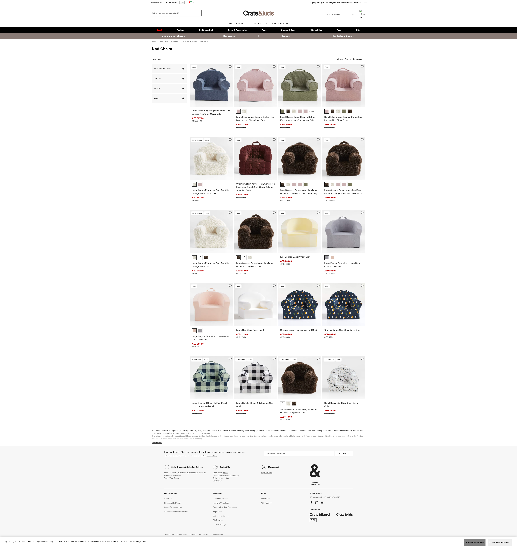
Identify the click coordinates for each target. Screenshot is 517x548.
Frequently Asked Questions (225, 507)
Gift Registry (218, 520)
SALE (159, 30)
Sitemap (193, 534)
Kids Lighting (316, 30)
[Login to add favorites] (230, 66)
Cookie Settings (219, 524)
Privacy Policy (212, 456)
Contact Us (225, 467)
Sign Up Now (266, 472)
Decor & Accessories (237, 30)
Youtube (322, 502)
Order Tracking (178, 467)
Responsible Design (172, 503)
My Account (273, 467)
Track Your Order (171, 478)
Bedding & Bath (206, 30)
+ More (311, 111)
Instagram (316, 502)
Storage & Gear (288, 30)
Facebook (311, 502)
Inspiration (217, 511)
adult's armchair (229, 430)
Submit (344, 453)
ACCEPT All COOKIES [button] (475, 542)
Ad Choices (203, 534)
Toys (339, 30)
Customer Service (220, 498)
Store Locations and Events (176, 511)
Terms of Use (169, 534)
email (225, 472)
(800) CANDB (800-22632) (227, 475)
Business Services (220, 516)
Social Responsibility (173, 507)
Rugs (264, 30)
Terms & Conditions (221, 503)
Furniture (180, 30)
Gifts (358, 30)
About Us (168, 498)
